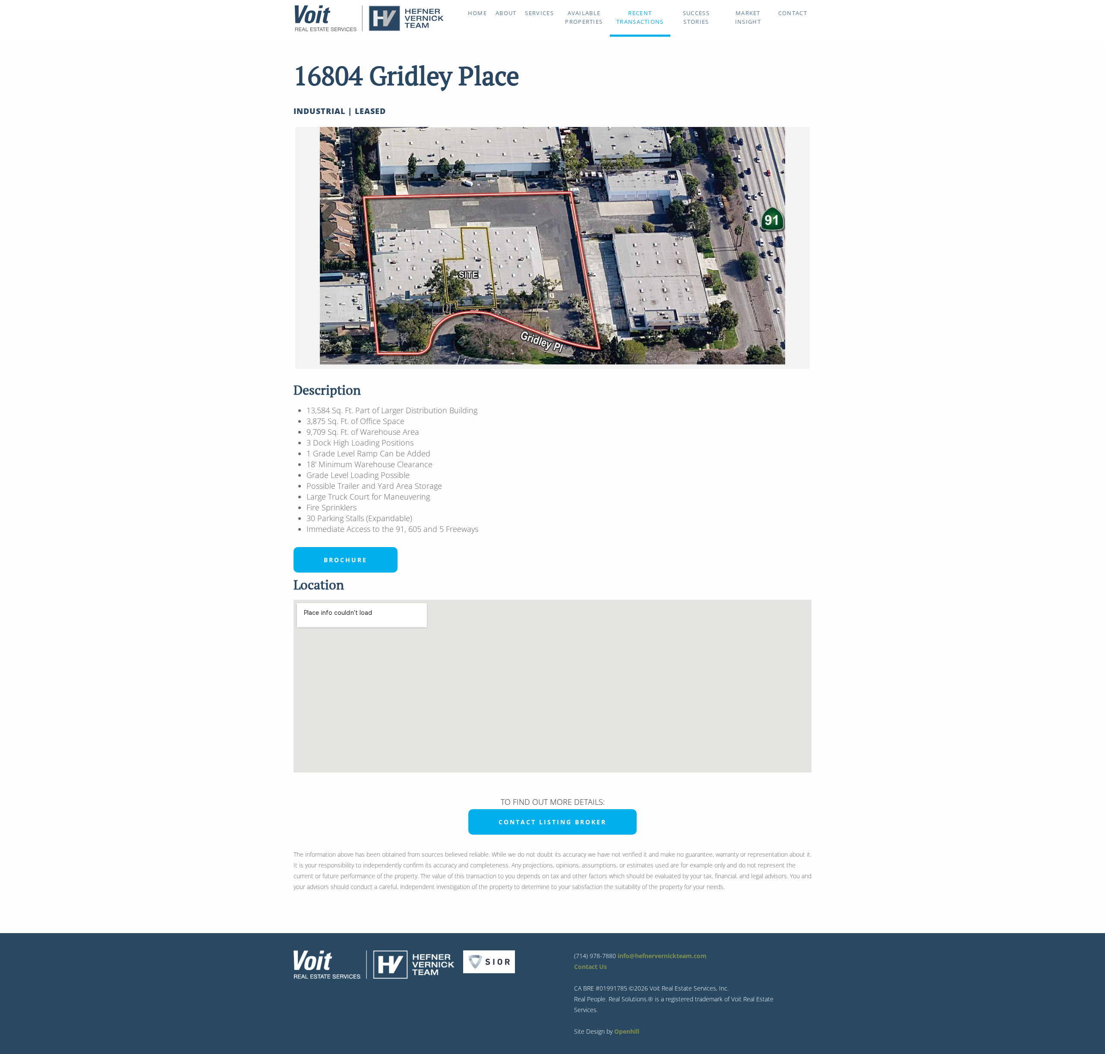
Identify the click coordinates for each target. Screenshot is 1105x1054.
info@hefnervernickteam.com (662, 956)
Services (539, 13)
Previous (282, 247)
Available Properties (584, 17)
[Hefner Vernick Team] (369, 29)
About (506, 13)
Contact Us (590, 966)
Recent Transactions (640, 17)
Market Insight (748, 17)
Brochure (345, 560)
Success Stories (696, 17)
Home (477, 13)
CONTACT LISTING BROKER (552, 822)
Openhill (626, 1031)
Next (822, 247)
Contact (792, 13)
